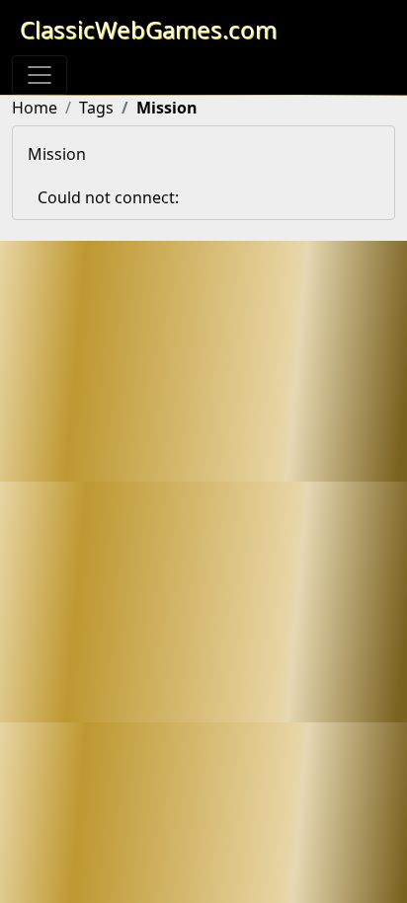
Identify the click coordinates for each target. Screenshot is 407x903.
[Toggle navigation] (39, 75)
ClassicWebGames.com (148, 29)
